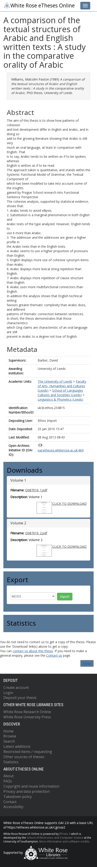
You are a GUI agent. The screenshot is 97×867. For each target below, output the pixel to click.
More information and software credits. (64, 841)
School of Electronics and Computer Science (55, 837)
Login (8, 692)
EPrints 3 (64, 834)
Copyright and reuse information (31, 786)
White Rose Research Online (27, 711)
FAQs (7, 781)
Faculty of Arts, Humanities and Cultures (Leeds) (62, 386)
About (8, 775)
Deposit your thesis (20, 697)
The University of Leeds (55, 381)
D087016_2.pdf (36, 533)
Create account (16, 687)
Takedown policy (17, 796)
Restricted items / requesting (27, 751)
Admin (87, 663)
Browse (9, 736)
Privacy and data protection (26, 791)
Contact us (54, 655)
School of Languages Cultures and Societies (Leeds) (60, 392)
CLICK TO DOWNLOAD (69, 503)
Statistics (10, 761)
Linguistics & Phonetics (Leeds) (60, 399)
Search (9, 741)
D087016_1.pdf (36, 490)
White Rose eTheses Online (42, 5)
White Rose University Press (27, 716)
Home (8, 731)
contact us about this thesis (33, 651)
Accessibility (13, 806)
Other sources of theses (23, 756)
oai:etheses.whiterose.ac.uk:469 (61, 450)
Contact (9, 801)
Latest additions (16, 746)
